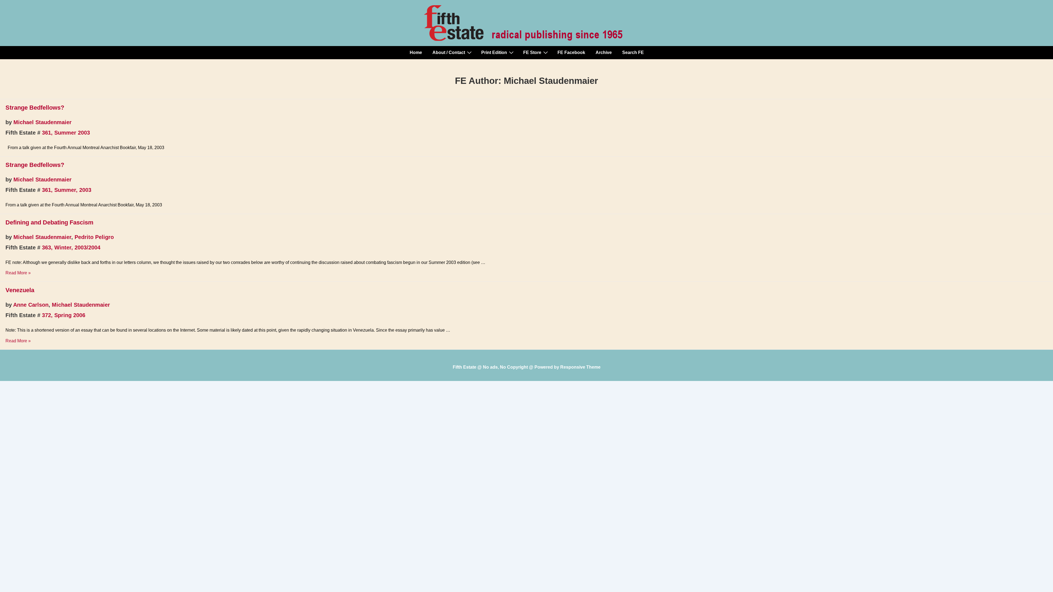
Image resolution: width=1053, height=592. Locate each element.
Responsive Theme (580, 367)
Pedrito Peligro (94, 237)
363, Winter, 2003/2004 (71, 247)
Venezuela (19, 290)
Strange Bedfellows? (34, 107)
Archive (604, 52)
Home (416, 52)
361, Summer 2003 (66, 133)
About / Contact (448, 52)
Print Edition (494, 52)
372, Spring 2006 (63, 315)
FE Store (532, 52)
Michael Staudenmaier (42, 122)
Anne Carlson (31, 305)
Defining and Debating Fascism (49, 222)
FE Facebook (571, 52)
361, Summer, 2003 (66, 190)
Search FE (633, 52)
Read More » (18, 273)
